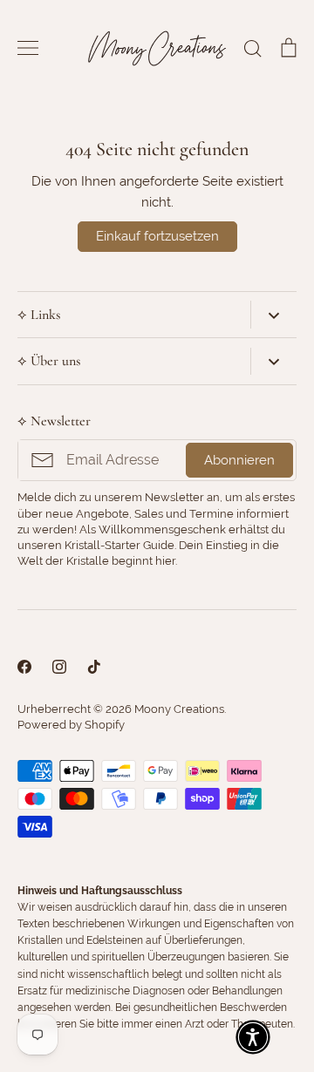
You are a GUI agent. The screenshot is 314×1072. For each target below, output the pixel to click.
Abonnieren (239, 460)
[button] (253, 1037)
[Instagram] (59, 666)
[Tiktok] (94, 666)
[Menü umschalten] (28, 48)
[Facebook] (24, 666)
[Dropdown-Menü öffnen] (273, 314)
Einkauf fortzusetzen (157, 236)
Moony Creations (179, 709)
